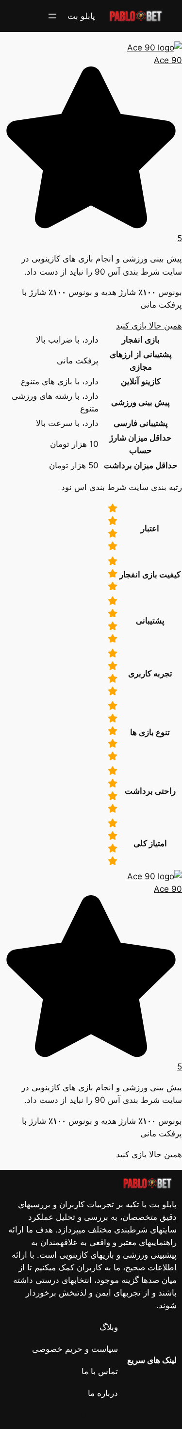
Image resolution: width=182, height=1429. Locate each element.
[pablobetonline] (121, 32)
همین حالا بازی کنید (149, 325)
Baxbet (91, 1415)
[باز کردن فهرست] (52, 16)
